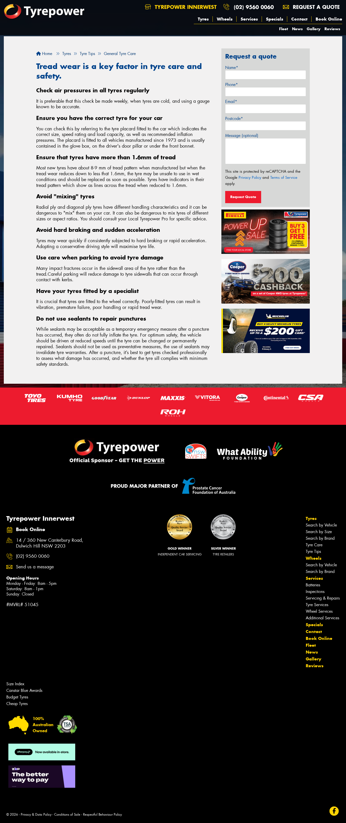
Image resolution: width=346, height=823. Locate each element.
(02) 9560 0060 (254, 7)
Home (46, 53)
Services (249, 19)
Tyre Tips (313, 551)
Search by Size (319, 531)
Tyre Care (314, 545)
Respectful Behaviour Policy (102, 814)
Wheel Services (319, 611)
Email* (231, 101)
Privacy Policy (250, 177)
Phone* (231, 84)
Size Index (15, 684)
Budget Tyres (17, 697)
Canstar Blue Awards (24, 690)
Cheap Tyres (17, 703)
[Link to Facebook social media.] (334, 811)
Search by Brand (320, 538)
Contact (299, 19)
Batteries (313, 585)
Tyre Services (317, 604)
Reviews (332, 28)
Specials (274, 19)
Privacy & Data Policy (36, 814)
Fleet (283, 28)
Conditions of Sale (67, 814)
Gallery (313, 28)
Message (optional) (241, 135)
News (297, 28)
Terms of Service (283, 177)
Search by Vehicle (321, 525)
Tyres (203, 19)
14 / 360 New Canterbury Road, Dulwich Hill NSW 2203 (49, 543)
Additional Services (322, 618)
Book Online (329, 19)
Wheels (225, 19)
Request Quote (243, 197)
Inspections (315, 591)
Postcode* (234, 118)
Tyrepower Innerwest (185, 7)
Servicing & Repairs (323, 598)
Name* (231, 67)
